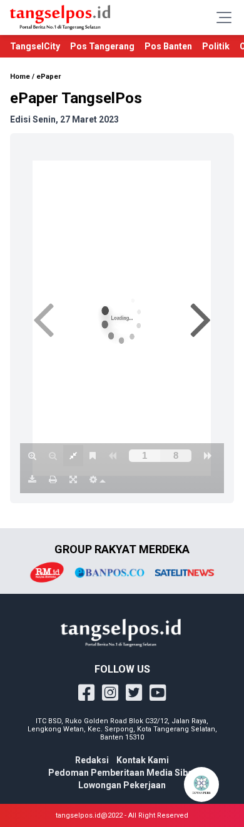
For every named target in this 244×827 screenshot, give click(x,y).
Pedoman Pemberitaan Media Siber (122, 773)
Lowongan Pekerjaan (122, 785)
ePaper (48, 77)
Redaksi (92, 760)
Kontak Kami (142, 760)
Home (20, 77)
